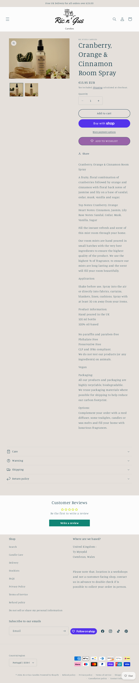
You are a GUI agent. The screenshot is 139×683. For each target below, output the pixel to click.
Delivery (13, 562)
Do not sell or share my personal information (36, 610)
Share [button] (86, 153)
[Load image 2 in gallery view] (31, 89)
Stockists (14, 570)
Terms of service (103, 675)
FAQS (12, 578)
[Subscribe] (64, 631)
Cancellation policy (97, 678)
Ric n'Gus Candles (31, 675)
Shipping (97, 87)
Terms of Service (18, 594)
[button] (7, 19)
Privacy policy (85, 675)
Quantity (83, 93)
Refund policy (17, 602)
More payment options (104, 132)
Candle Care (16, 554)
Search (13, 546)
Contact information (120, 678)
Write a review (69, 523)
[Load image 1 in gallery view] (16, 89)
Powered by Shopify (49, 675)
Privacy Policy (17, 586)
